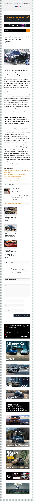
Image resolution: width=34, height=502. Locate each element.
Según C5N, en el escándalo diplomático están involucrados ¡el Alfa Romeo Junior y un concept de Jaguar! (16, 180)
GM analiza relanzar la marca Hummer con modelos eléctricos (10, 235)
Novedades (27, 45)
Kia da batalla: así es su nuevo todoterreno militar (10, 219)
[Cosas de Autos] (17, 18)
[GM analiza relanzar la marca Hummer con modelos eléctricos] (10, 228)
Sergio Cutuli (9, 45)
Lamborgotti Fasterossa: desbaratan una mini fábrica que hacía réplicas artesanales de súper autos (11, 254)
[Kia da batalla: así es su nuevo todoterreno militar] (10, 211)
